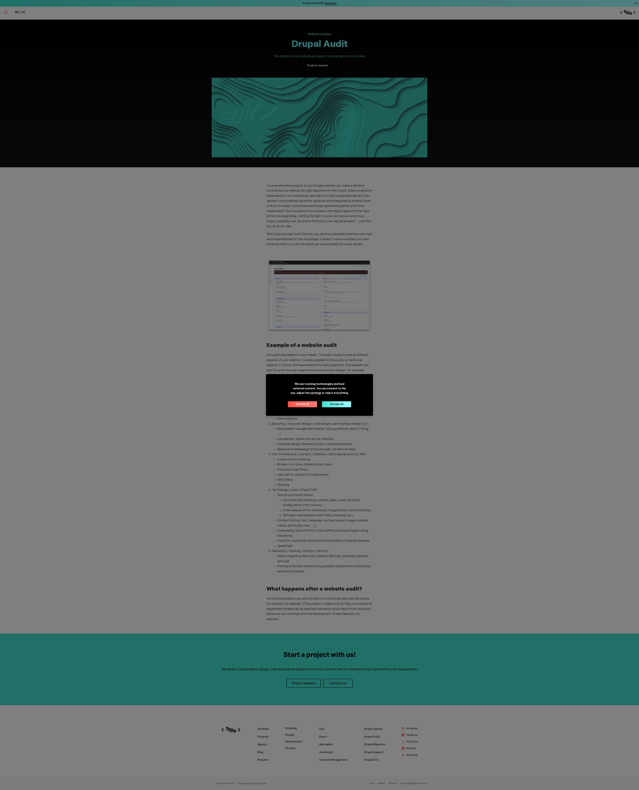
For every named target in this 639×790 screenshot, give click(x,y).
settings (315, 393)
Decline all (302, 404)
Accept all (336, 404)
